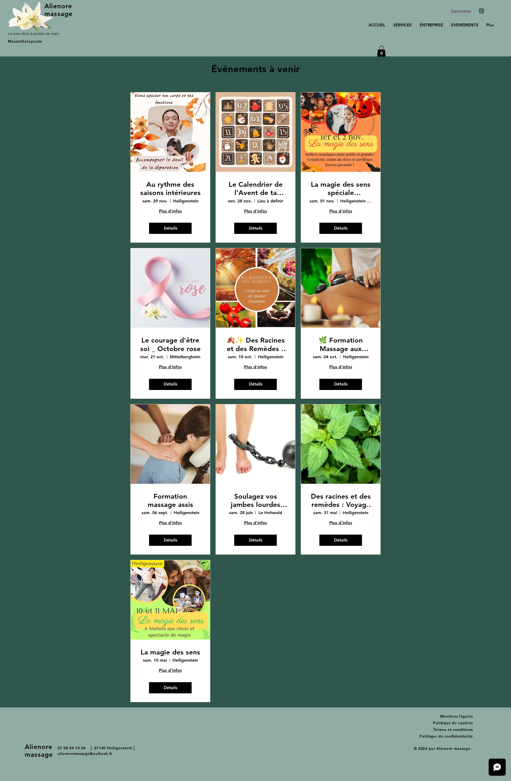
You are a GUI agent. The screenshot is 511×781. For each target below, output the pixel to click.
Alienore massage (58, 10)
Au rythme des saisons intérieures (170, 188)
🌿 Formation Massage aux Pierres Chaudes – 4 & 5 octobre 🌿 (341, 344)
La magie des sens (170, 652)
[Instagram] (481, 11)
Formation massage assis (170, 500)
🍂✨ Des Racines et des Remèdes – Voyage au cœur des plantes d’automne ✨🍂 (255, 344)
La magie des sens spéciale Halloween (340, 188)
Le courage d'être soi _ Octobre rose (170, 344)
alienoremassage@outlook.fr (84, 753)
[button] (381, 51)
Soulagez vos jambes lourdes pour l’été (255, 500)
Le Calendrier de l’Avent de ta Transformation (256, 188)
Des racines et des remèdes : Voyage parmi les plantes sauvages (341, 500)
